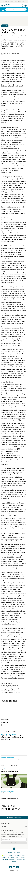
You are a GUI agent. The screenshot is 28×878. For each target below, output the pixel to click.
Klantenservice (5, 823)
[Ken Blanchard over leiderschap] (6, 710)
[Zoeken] (25, 9)
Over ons (14, 861)
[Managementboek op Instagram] (17, 867)
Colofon (4, 857)
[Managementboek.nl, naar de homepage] (5, 6)
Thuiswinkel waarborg (8, 855)
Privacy (8, 857)
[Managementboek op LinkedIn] (10, 867)
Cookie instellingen (20, 857)
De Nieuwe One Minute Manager (10, 798)
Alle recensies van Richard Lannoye (10, 692)
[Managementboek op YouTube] (14, 867)
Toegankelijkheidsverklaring (8, 859)
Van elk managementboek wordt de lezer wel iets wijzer (13, 770)
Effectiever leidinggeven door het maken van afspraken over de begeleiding (13, 737)
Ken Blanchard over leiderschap (7, 721)
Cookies (13, 857)
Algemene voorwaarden (20, 855)
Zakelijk (3, 826)
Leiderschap (5, 13)
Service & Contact (21, 859)
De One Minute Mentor (7, 793)
